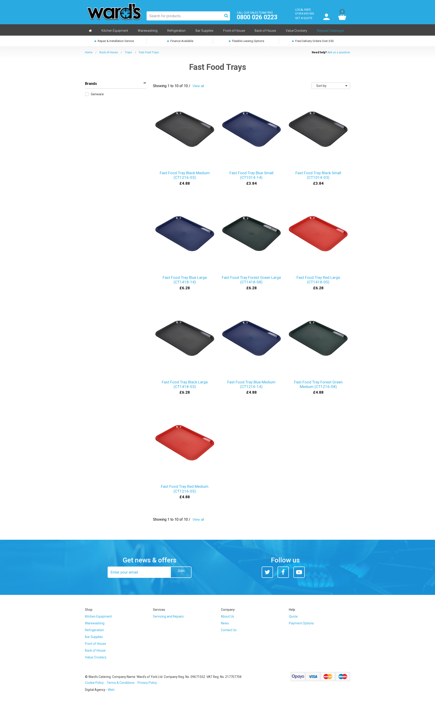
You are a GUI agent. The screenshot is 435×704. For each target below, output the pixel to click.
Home (88, 52)
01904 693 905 (304, 13)
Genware (97, 94)
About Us (227, 616)
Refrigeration (94, 630)
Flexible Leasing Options (247, 41)
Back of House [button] (265, 30)
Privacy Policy (147, 682)
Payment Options (301, 623)
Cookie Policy (94, 682)
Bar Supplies (94, 637)
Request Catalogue (330, 30)
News (225, 623)
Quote (293, 616)
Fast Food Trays (149, 52)
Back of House (108, 52)
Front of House (95, 643)
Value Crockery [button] (296, 30)
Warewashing (94, 623)
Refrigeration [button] (176, 30)
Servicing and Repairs (168, 616)
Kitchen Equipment (98, 616)
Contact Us (229, 630)
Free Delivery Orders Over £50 (314, 41)
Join (180, 571)
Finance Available (181, 41)
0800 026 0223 (257, 17)
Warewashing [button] (147, 30)
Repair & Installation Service (115, 41)
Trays (128, 52)
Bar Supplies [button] (204, 30)
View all (198, 86)
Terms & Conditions (121, 682)
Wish (111, 690)
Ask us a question (338, 52)
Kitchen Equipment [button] (115, 30)
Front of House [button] (234, 30)
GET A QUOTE (303, 18)
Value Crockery (95, 657)
